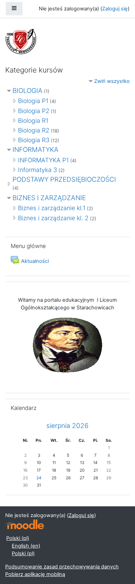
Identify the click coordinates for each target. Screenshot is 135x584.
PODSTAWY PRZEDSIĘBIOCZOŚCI (64, 179)
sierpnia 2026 (67, 426)
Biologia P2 (34, 110)
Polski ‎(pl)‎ (17, 538)
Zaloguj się (115, 9)
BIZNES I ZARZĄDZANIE (49, 198)
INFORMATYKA (35, 150)
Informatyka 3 (37, 169)
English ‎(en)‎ (26, 546)
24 (39, 477)
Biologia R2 (34, 130)
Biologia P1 (33, 100)
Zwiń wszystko (112, 81)
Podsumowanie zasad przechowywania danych (62, 567)
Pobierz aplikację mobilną (35, 574)
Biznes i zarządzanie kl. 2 (53, 218)
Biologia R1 (33, 120)
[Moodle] (24, 524)
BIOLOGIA (27, 91)
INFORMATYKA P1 (43, 160)
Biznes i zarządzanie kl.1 (52, 208)
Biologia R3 (34, 140)
